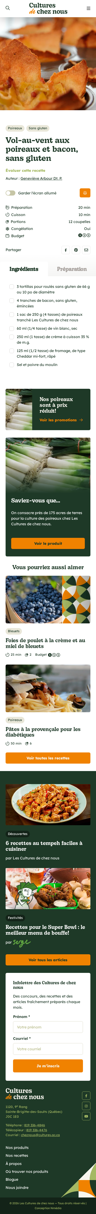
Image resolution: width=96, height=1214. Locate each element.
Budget (17, 235)
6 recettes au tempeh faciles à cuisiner (44, 845)
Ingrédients (24, 268)
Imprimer (85, 192)
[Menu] (88, 8)
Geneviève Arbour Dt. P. (41, 178)
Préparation (21, 207)
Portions (18, 221)
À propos (14, 1163)
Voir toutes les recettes (48, 758)
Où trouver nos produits (27, 1171)
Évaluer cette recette (25, 170)
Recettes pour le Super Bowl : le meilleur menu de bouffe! (45, 929)
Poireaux (15, 128)
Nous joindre (17, 1187)
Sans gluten (38, 128)
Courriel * (22, 1038)
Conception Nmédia (48, 1208)
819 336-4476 (36, 1130)
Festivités (15, 918)
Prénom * (21, 1016)
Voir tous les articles (48, 960)
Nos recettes (17, 1155)
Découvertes (17, 834)
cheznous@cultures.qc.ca (40, 1135)
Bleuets (14, 631)
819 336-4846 (34, 1125)
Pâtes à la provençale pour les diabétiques (43, 731)
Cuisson (18, 214)
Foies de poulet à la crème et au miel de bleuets (45, 642)
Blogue (12, 1179)
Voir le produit (48, 543)
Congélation (22, 228)
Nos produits (17, 1147)
